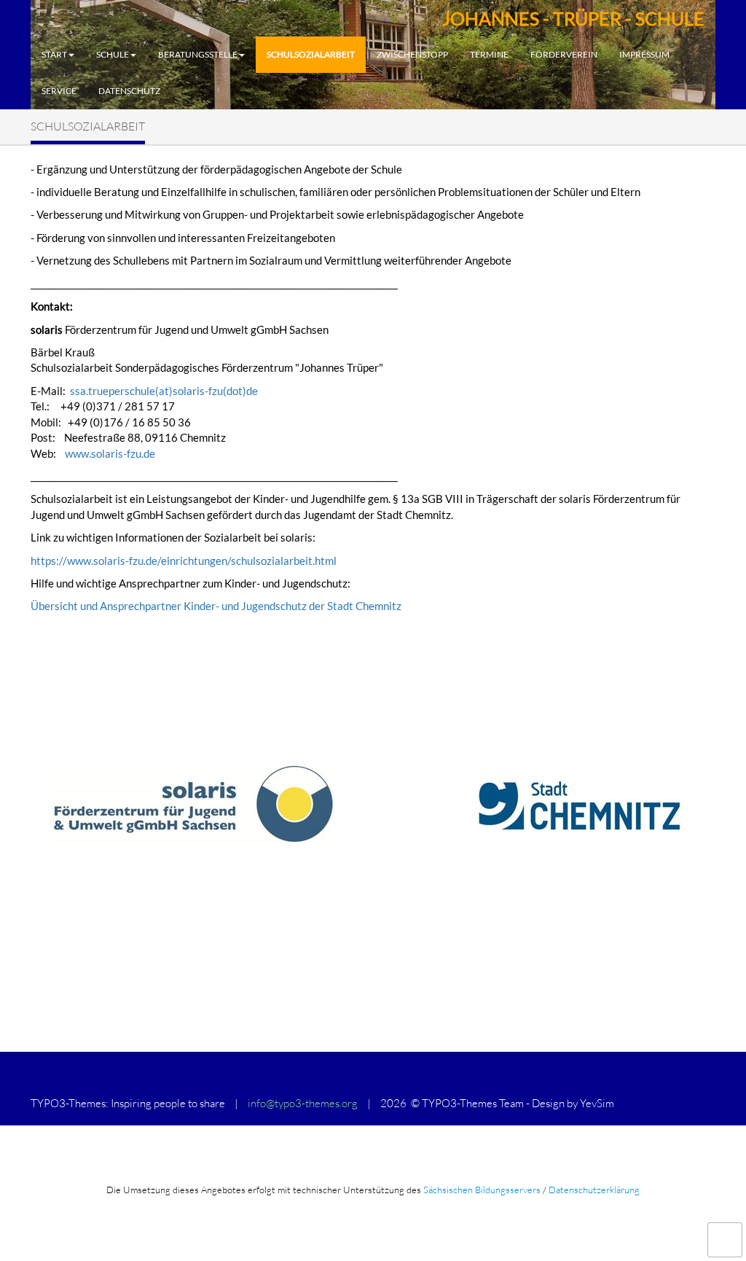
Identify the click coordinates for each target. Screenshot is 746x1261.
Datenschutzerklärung (594, 1189)
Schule (112, 54)
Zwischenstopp (412, 54)
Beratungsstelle (197, 54)
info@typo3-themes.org (303, 1103)
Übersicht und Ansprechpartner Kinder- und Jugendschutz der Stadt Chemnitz (216, 605)
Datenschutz (129, 90)
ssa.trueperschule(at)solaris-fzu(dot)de (164, 390)
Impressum (644, 54)
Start (54, 54)
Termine (489, 54)
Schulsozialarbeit (311, 54)
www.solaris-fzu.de (110, 453)
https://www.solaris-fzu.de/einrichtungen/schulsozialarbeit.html (184, 560)
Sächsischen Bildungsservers (482, 1189)
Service (59, 90)
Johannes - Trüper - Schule (573, 18)
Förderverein (563, 54)
